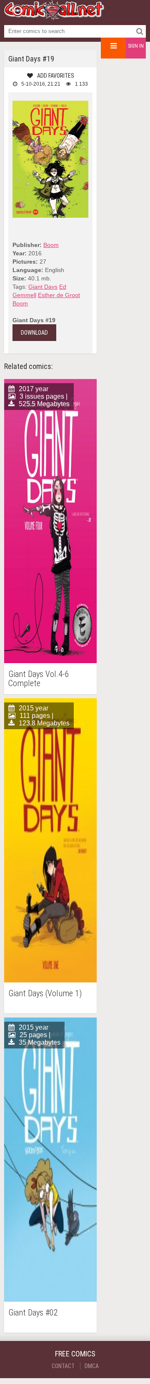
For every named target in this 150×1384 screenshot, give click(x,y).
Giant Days (43, 286)
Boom (51, 245)
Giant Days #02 (33, 1313)
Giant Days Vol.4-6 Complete (38, 678)
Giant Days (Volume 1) (45, 993)
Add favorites (55, 75)
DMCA (92, 1366)
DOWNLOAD (34, 332)
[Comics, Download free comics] (54, 16)
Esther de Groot (59, 295)
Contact (63, 1366)
